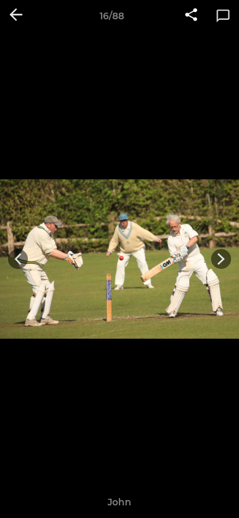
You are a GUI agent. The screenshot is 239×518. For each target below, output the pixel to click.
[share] (191, 16)
